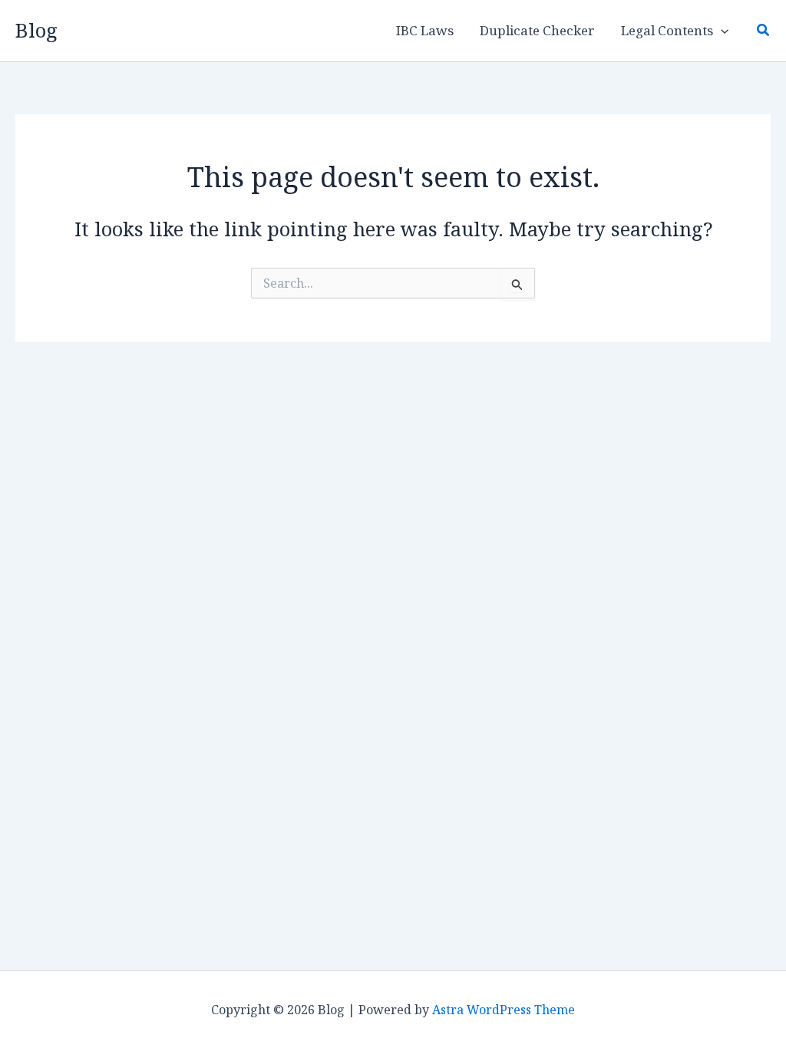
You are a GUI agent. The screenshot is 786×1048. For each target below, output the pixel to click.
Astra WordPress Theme (503, 1009)
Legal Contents (667, 30)
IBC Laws (425, 30)
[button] (720, 30)
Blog (36, 30)
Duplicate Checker (537, 30)
